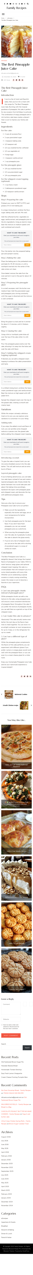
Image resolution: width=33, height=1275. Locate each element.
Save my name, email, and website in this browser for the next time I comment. (11, 1026)
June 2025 (5, 1179)
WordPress (25, 1251)
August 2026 (6, 1137)
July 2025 (4, 1175)
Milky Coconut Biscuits (16, 943)
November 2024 (7, 1206)
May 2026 (4, 1148)
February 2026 (6, 1156)
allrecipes (4, 60)
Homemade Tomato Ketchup (11, 1070)
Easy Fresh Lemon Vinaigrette (11, 1073)
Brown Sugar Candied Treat (19, 1124)
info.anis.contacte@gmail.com (10, 73)
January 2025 (6, 1198)
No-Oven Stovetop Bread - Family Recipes (16, 1090)
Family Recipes (16, 8)
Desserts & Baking (7, 1230)
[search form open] (27, 4)
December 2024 (7, 1202)
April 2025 (5, 1186)
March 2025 (5, 1190)
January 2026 (6, 1160)
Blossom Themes (9, 1251)
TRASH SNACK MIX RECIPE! (13, 1093)
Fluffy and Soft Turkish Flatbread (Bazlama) (17, 765)
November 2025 (7, 1167)
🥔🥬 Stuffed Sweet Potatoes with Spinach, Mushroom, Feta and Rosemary (16, 804)
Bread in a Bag (6, 1107)
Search (3, 1044)
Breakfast (4, 1226)
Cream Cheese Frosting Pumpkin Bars (14, 1077)
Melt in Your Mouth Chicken (16, 851)
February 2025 (6, 1194)
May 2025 (4, 1183)
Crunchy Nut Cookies (16, 989)
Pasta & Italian (6, 1237)
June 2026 (5, 1144)
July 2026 (4, 1141)
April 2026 (5, 1152)
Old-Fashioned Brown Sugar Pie (12, 1062)
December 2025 (7, 1164)
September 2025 (7, 1171)
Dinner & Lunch (6, 1234)
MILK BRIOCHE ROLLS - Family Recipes (15, 1104)
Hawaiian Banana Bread (9, 1066)
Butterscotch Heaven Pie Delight (16, 897)
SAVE (27, 245)
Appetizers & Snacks (8, 1222)
